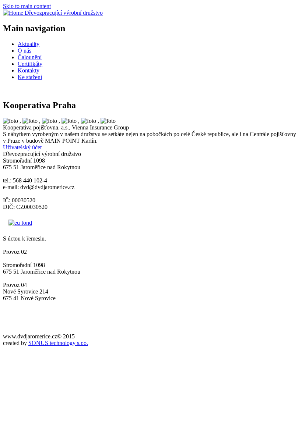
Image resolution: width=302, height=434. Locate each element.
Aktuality (28, 44)
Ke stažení (30, 77)
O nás (24, 50)
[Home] (14, 13)
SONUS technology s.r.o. (58, 343)
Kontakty (28, 70)
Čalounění (30, 57)
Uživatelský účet (22, 147)
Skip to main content (27, 6)
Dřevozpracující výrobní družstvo (64, 13)
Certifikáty (30, 64)
